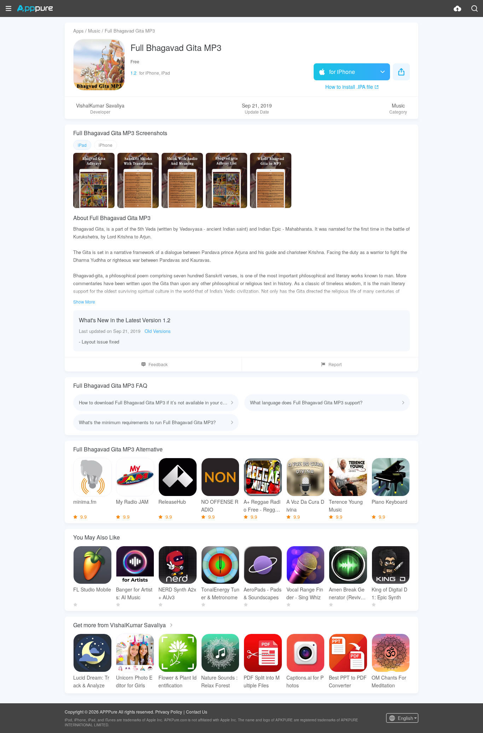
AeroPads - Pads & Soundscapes (262, 593)
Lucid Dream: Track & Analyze (91, 681)
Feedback (158, 364)
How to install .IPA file (349, 86)
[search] (474, 8)
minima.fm (85, 501)
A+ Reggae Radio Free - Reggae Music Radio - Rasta (262, 505)
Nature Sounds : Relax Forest (219, 681)
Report (335, 364)
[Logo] (35, 8)
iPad (82, 145)
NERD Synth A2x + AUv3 (177, 593)
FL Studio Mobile (92, 589)
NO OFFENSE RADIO (219, 505)
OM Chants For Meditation (389, 681)
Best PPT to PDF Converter (348, 681)
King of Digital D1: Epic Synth (389, 593)
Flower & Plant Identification (177, 681)
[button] (8, 8)
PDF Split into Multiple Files (262, 681)
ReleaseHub (172, 501)
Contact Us (196, 712)
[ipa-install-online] (457, 8)
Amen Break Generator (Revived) (347, 593)
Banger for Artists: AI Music (134, 593)
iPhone (105, 145)
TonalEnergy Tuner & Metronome (220, 593)
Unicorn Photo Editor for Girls (134, 681)
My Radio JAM (132, 501)
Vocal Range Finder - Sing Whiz (304, 593)
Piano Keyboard (389, 501)
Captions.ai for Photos (305, 681)
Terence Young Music (346, 505)
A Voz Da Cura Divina (305, 505)
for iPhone (342, 72)
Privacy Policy (168, 712)
